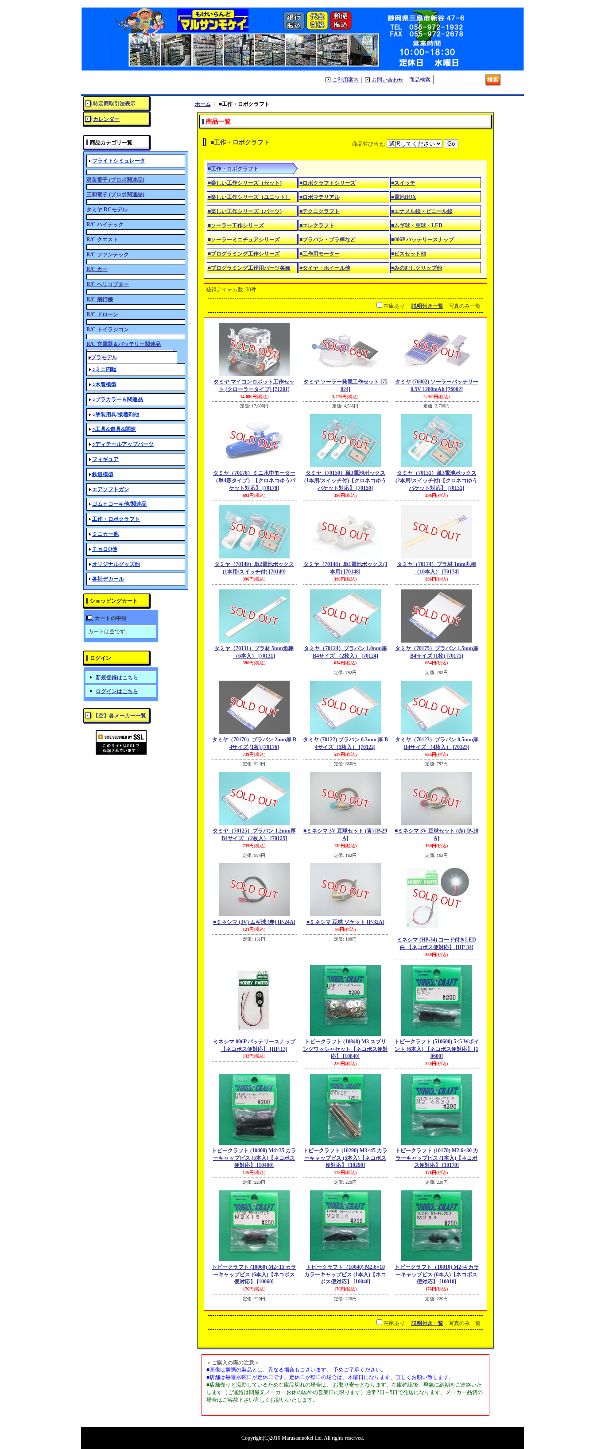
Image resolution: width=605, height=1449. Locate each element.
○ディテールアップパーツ (123, 444)
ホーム (203, 104)
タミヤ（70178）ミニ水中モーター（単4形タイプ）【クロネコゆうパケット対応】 (254, 480)
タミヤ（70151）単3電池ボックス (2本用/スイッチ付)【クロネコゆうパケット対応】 (436, 480)
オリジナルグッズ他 (116, 564)
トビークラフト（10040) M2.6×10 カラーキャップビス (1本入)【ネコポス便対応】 (345, 1274)
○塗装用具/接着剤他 (115, 414)
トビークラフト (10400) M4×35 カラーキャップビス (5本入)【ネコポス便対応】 (254, 1158)
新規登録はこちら (117, 677)
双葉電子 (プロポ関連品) (115, 180)
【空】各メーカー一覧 (119, 716)
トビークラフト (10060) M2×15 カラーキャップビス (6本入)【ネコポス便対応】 (254, 1274)
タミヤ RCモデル (107, 209)
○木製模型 (104, 384)
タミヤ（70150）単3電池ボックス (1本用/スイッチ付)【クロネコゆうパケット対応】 (345, 480)
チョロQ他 (104, 549)
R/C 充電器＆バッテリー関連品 (123, 344)
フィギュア (105, 459)
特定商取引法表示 (114, 104)
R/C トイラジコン (107, 329)
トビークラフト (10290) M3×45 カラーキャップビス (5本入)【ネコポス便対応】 (345, 1158)
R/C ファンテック (107, 255)
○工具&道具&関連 (114, 429)
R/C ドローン (102, 314)
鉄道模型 (102, 474)
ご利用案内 (345, 80)
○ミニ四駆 (104, 369)
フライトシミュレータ (118, 161)
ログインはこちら (117, 691)
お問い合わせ (387, 80)
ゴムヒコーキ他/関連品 (119, 504)
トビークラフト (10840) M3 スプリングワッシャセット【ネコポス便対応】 (345, 1049)
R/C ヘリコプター (107, 284)
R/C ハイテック (105, 224)
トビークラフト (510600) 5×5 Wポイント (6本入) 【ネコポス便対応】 (436, 1049)
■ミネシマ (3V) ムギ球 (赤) (254, 922)
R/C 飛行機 (99, 299)
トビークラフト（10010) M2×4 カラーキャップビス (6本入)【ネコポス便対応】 (437, 1274)
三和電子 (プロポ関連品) (115, 194)
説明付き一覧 (427, 306)
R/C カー (97, 269)
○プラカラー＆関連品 (117, 399)
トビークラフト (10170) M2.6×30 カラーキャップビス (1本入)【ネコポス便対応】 (436, 1158)
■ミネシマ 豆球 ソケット (345, 922)
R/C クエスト (102, 239)
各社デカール (108, 579)
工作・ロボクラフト (116, 519)
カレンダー (106, 119)
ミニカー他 (105, 534)
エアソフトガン (110, 489)
